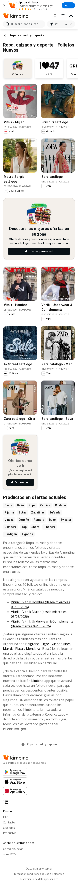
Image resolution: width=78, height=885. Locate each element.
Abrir (68, 5)
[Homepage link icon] (23, 744)
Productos (9, 833)
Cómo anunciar (13, 849)
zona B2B (9, 854)
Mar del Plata (13, 648)
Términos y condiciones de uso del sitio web (39, 874)
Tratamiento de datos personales (39, 879)
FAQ (6, 817)
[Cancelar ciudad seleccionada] (71, 24)
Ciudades (9, 828)
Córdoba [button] (61, 24)
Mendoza (33, 648)
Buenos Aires (61, 644)
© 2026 (39, 868)
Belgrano (32, 644)
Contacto (9, 822)
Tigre (45, 644)
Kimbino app (40, 680)
